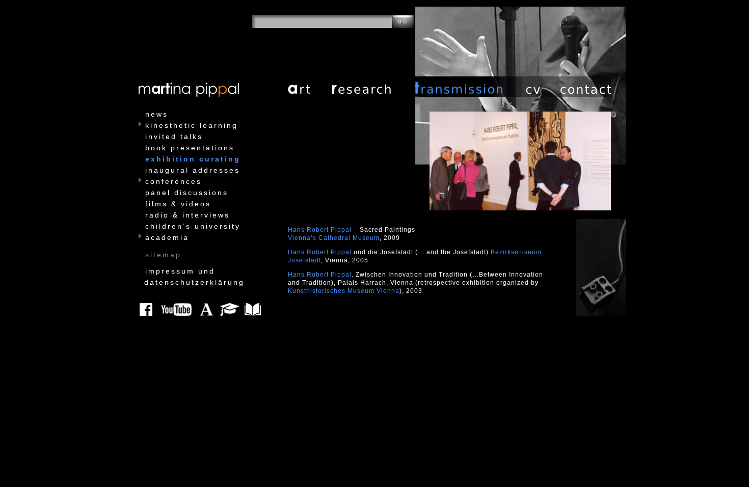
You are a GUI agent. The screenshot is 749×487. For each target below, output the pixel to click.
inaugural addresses (192, 170)
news (156, 114)
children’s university (192, 226)
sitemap (163, 255)
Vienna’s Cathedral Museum (334, 237)
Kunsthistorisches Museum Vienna (343, 290)
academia (167, 237)
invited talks (174, 136)
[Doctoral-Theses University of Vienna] (232, 309)
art (310, 86)
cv (542, 86)
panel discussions (186, 192)
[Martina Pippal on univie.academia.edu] (207, 309)
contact (585, 86)
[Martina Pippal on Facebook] (148, 309)
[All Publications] (254, 309)
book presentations (189, 148)
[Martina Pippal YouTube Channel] (178, 309)
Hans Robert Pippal (321, 229)
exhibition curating (192, 159)
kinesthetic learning (191, 125)
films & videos (178, 204)
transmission (470, 86)
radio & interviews (187, 215)
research (373, 86)
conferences (173, 181)
